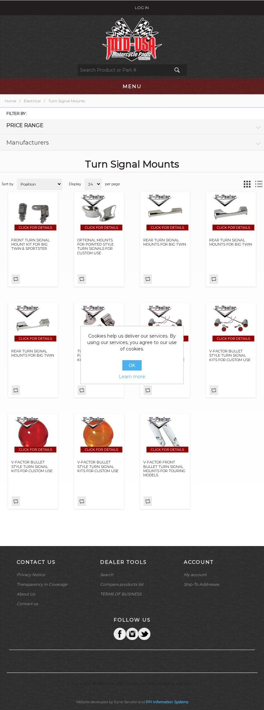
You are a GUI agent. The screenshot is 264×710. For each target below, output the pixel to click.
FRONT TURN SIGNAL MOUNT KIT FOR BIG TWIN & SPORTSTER (30, 244)
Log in (142, 7)
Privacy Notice (31, 574)
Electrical (32, 100)
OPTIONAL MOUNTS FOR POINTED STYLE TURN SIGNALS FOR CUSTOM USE (95, 246)
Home (10, 100)
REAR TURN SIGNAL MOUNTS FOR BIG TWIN (164, 242)
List (258, 184)
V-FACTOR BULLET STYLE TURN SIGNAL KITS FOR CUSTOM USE (229, 355)
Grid (247, 184)
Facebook (120, 634)
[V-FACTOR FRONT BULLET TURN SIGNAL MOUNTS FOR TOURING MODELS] (165, 435)
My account (195, 574)
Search (106, 574)
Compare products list (122, 584)
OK (132, 365)
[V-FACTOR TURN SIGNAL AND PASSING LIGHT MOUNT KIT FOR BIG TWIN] (99, 324)
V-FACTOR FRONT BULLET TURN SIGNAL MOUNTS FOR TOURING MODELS (164, 468)
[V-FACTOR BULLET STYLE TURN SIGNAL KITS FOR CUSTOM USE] (165, 324)
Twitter (132, 634)
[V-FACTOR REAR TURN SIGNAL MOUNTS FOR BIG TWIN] (165, 213)
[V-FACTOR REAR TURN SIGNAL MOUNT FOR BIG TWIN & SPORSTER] (99, 213)
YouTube (144, 634)
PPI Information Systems (167, 702)
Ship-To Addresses (201, 584)
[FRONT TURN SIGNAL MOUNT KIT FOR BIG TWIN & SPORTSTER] (33, 213)
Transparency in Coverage (42, 584)
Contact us (27, 603)
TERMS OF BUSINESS (120, 594)
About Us (26, 594)
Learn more (132, 377)
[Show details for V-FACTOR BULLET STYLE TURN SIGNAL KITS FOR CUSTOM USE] (33, 435)
